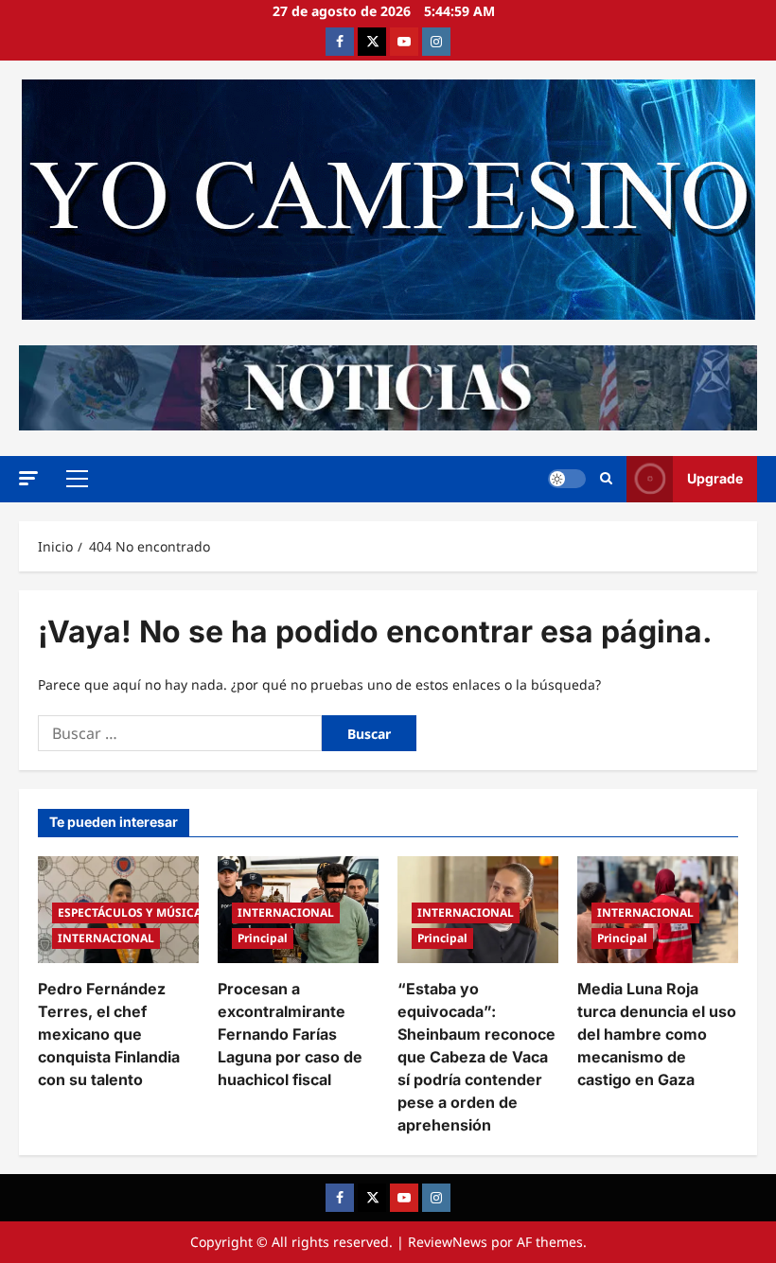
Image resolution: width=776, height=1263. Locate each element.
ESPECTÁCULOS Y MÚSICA (130, 912)
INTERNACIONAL (106, 938)
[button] (28, 478)
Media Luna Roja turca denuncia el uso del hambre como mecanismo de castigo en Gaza (656, 1034)
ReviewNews (447, 1242)
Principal (263, 938)
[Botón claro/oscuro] (567, 478)
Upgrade (715, 478)
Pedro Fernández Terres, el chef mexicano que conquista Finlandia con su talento (109, 1034)
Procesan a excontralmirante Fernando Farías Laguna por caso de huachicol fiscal (290, 1034)
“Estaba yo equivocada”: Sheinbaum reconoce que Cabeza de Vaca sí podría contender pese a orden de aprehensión (476, 1056)
